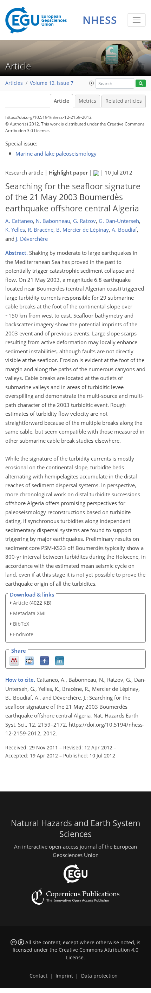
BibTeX (21, 623)
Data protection (99, 976)
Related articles (123, 101)
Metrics (87, 101)
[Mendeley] (14, 660)
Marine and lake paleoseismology (56, 153)
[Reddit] (29, 660)
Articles (14, 83)
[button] (91, 83)
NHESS (100, 20)
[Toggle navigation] (136, 20)
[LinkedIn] (59, 660)
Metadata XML (30, 613)
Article (61, 101)
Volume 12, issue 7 (51, 83)
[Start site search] (141, 84)
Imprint (64, 976)
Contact (38, 976)
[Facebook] (44, 660)
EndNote (23, 634)
